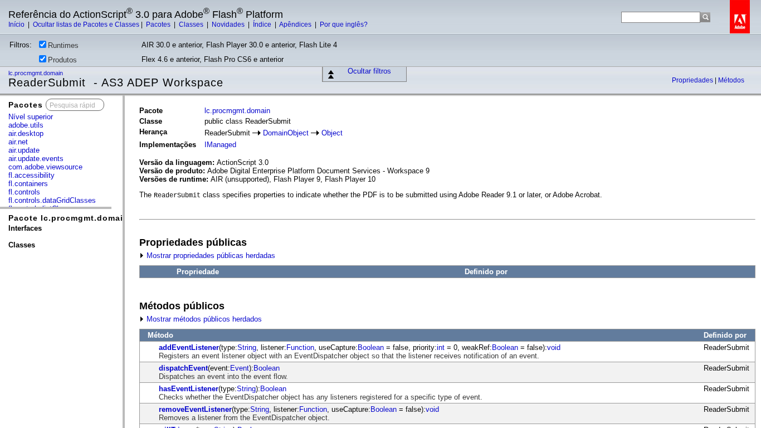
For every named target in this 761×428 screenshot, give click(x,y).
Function (300, 347)
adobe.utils (25, 125)
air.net (18, 142)
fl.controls (24, 192)
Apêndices (296, 24)
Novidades (229, 24)
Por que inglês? (344, 24)
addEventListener (189, 347)
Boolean (371, 347)
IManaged (220, 144)
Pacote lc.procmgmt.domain (68, 217)
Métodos (731, 80)
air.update (24, 150)
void (553, 347)
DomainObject (286, 133)
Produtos (62, 60)
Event (239, 368)
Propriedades (693, 80)
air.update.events (36, 158)
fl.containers (28, 183)
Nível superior (30, 117)
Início (17, 24)
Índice (263, 24)
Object (332, 133)
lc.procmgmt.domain (36, 73)
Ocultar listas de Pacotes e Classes (86, 24)
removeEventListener (195, 409)
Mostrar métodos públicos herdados (203, 319)
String (246, 347)
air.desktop (25, 133)
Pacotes (159, 24)
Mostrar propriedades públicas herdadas (209, 255)
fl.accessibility (31, 175)
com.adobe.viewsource (45, 167)
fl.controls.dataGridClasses (52, 200)
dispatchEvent (183, 368)
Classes (192, 24)
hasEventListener (188, 389)
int (441, 347)
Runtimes (63, 45)
